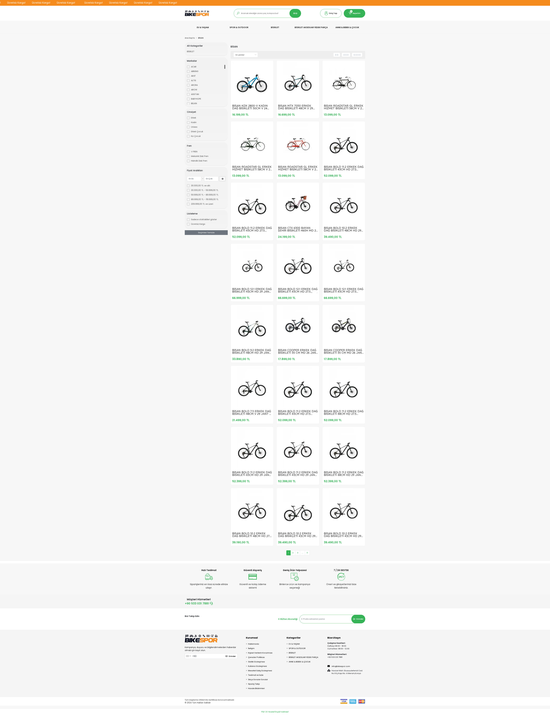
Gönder (359, 619)
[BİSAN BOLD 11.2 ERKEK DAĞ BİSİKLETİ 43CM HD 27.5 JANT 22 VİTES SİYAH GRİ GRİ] (252, 204)
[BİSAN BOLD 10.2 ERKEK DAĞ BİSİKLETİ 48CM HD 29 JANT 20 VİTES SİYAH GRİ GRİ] (344, 204)
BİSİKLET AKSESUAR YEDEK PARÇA (303, 657)
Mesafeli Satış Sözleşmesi (260, 670)
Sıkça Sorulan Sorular (258, 679)
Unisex (194, 127)
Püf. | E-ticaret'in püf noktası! (275, 711)
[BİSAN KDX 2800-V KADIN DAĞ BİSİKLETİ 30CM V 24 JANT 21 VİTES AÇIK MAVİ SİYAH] (252, 82)
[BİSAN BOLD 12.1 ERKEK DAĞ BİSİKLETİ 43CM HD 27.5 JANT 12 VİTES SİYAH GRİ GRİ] (298, 265)
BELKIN (194, 103)
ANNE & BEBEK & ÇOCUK (300, 661)
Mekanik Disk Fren (199, 156)
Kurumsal (252, 637)
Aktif (193, 75)
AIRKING (194, 71)
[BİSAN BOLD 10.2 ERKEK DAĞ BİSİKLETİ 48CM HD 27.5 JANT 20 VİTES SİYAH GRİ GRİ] (252, 509)
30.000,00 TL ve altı (200, 185)
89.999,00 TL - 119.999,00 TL (204, 199)
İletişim (251, 648)
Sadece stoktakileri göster (204, 219)
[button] (331, 13)
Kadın (194, 122)
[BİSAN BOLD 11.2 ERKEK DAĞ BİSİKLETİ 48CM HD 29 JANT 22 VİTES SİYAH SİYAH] (344, 448)
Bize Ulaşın (334, 637)
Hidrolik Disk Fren (199, 160)
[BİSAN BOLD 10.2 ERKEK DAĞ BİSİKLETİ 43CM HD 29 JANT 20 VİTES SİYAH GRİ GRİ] (344, 509)
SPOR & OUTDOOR (297, 648)
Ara (295, 13)
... (302, 552)
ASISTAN (195, 94)
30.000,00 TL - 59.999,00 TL (204, 190)
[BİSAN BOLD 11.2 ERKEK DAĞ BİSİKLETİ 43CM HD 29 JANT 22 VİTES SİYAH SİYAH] (252, 448)
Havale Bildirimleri (256, 688)
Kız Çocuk (196, 136)
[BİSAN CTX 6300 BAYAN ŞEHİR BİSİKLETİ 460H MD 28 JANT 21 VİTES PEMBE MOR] (298, 204)
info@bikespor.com (341, 666)
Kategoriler (294, 637)
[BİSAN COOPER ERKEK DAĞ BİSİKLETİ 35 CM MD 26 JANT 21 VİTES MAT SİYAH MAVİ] (298, 326)
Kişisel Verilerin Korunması (260, 652)
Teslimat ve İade (255, 675)
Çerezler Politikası (256, 657)
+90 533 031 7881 (197, 603)
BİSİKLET (190, 51)
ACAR (193, 66)
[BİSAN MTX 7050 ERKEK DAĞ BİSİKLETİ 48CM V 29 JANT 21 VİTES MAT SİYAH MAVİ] (298, 82)
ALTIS (193, 80)
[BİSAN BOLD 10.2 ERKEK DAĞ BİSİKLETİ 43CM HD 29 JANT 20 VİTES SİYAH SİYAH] (298, 509)
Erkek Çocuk (197, 131)
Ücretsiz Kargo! (16, 2)
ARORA (194, 85)
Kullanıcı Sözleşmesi (257, 666)
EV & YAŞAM (294, 644)
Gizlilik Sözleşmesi (256, 661)
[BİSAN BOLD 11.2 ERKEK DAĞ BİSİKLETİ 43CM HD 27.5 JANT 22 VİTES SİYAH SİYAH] (344, 143)
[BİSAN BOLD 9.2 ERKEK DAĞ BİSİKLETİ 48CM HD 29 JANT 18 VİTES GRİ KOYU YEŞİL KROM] (252, 326)
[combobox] (188, 656)
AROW (194, 89)
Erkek (193, 117)
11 (307, 552)
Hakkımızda (253, 644)
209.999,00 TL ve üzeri (202, 204)
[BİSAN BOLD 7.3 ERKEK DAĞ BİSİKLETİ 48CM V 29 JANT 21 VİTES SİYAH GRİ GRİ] (252, 387)
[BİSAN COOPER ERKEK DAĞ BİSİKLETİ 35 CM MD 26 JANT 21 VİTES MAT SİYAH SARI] (344, 326)
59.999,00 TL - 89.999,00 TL (204, 194)
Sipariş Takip (254, 684)
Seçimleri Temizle (206, 232)
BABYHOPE (196, 98)
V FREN (194, 151)
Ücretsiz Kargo (198, 224)
